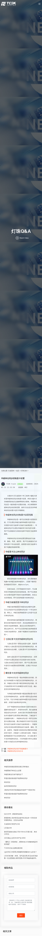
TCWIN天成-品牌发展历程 (13, 848)
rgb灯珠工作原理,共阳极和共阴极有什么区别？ (20, 852)
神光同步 (7, 782)
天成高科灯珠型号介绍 (12, 824)
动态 (17, 471)
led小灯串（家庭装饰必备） (13, 814)
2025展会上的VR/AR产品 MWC (15, 838)
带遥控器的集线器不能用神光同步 (16, 778)
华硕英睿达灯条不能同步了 (13, 774)
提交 (21, 915)
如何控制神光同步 (10, 786)
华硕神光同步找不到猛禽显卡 (17, 749)
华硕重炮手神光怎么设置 (12, 770)
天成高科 (11, 471)
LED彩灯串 (8, 828)
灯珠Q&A (24, 471)
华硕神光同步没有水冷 (15, 751)
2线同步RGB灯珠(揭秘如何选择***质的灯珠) (19, 790)
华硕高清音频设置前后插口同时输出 (16, 767)
